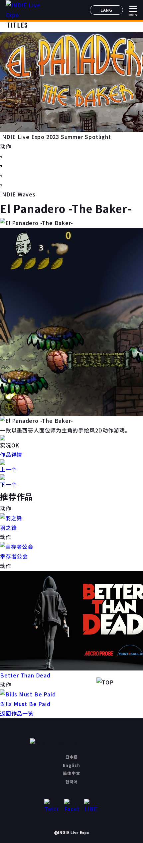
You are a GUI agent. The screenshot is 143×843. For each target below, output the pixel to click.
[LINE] (91, 806)
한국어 (71, 781)
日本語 (71, 757)
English (71, 765)
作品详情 (11, 454)
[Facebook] (71, 806)
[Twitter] (51, 806)
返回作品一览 (17, 713)
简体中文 (71, 773)
